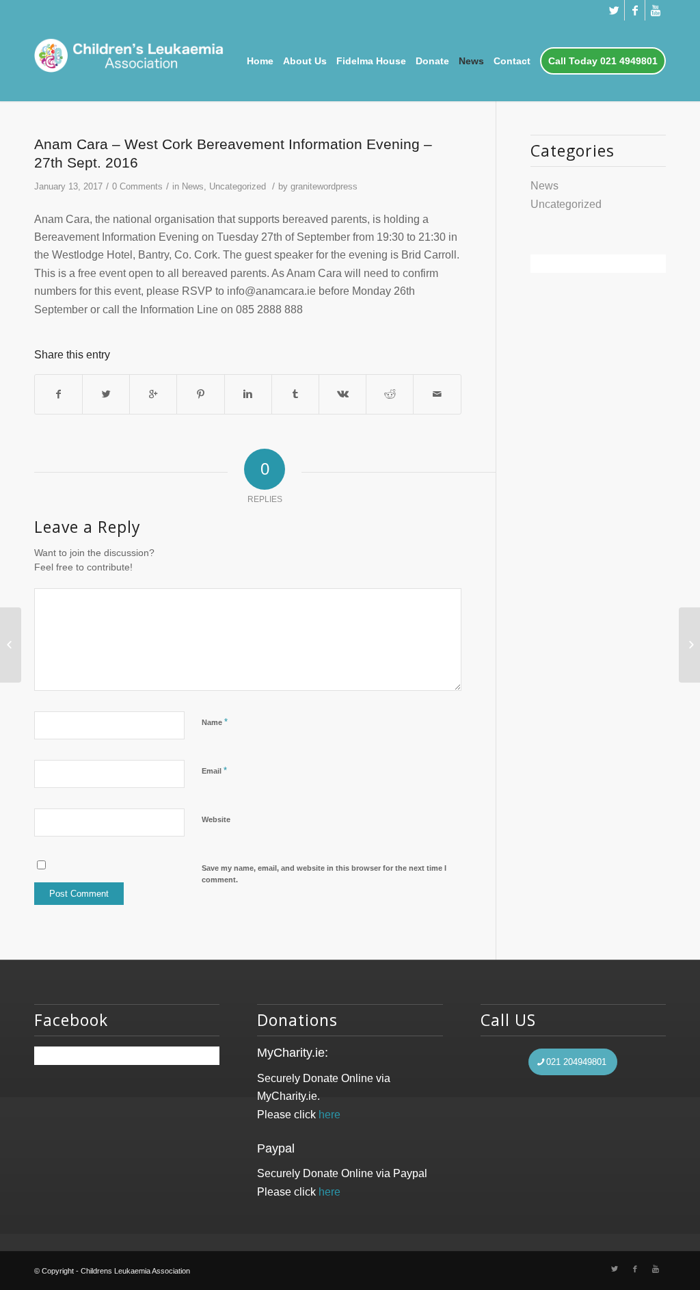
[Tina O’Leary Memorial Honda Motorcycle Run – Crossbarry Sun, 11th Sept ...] (689, 645)
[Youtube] (655, 10)
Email (214, 770)
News (193, 186)
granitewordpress (324, 186)
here (329, 1114)
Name (215, 722)
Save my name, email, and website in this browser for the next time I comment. (324, 874)
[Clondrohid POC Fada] (10, 645)
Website (216, 819)
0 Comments (137, 186)
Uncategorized (237, 186)
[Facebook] (635, 10)
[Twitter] (614, 10)
